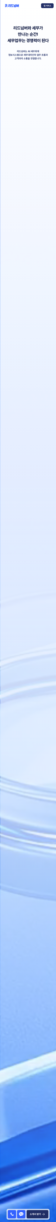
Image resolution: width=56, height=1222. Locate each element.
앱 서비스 (47, 5)
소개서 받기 (35, 1214)
